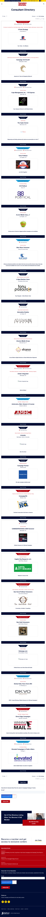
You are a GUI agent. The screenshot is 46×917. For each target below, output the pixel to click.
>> (43, 18)
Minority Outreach (17, 338)
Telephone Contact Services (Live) (18, 493)
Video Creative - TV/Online (23, 589)
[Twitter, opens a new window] (9, 902)
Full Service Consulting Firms (8, 27)
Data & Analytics (17, 433)
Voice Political (23, 156)
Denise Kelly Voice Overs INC (23, 684)
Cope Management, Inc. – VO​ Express (23, 92)
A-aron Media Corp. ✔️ (23, 215)
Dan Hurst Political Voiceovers (23, 592)
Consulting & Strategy (23, 183)
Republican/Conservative (23, 22)
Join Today (38, 840)
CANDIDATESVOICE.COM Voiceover (23, 529)
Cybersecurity (23, 120)
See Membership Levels (33, 823)
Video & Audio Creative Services (23, 309)
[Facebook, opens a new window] (3, 902)
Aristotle (23, 435)
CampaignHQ (23, 496)
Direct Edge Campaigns (23, 716)
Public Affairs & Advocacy (14, 371)
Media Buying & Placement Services (13, 57)
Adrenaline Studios (23, 312)
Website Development (23, 463)
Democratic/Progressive (23, 148)
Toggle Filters (23, 782)
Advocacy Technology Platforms (26, 433)
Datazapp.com (23, 651)
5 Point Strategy (23, 29)
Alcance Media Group (23, 341)
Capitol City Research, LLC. (23, 559)
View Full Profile (23, 51)
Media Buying (34, 27)
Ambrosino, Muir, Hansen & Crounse (23, 404)
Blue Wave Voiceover (23, 247)
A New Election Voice (23, 279)
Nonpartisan (23, 54)
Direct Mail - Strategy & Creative (23, 401)
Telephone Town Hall (27, 493)
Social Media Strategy (17, 27)
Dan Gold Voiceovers (23, 622)
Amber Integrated (23, 374)
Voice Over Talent (23, 90)
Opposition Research (23, 556)
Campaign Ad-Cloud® (23, 60)
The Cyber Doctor (23, 123)
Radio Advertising (20, 277)
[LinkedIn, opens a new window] (6, 902)
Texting (32, 493)
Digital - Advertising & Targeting (26, 27)
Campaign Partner (23, 466)
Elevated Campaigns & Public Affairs (23, 749)
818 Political (23, 186)
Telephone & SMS (40, 27)
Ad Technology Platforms (34, 57)
